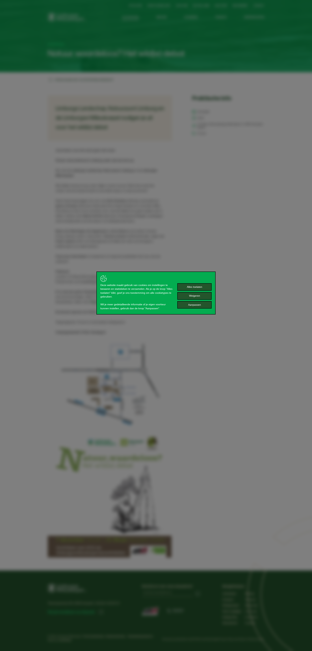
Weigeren (194, 295)
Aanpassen (194, 304)
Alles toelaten (194, 286)
